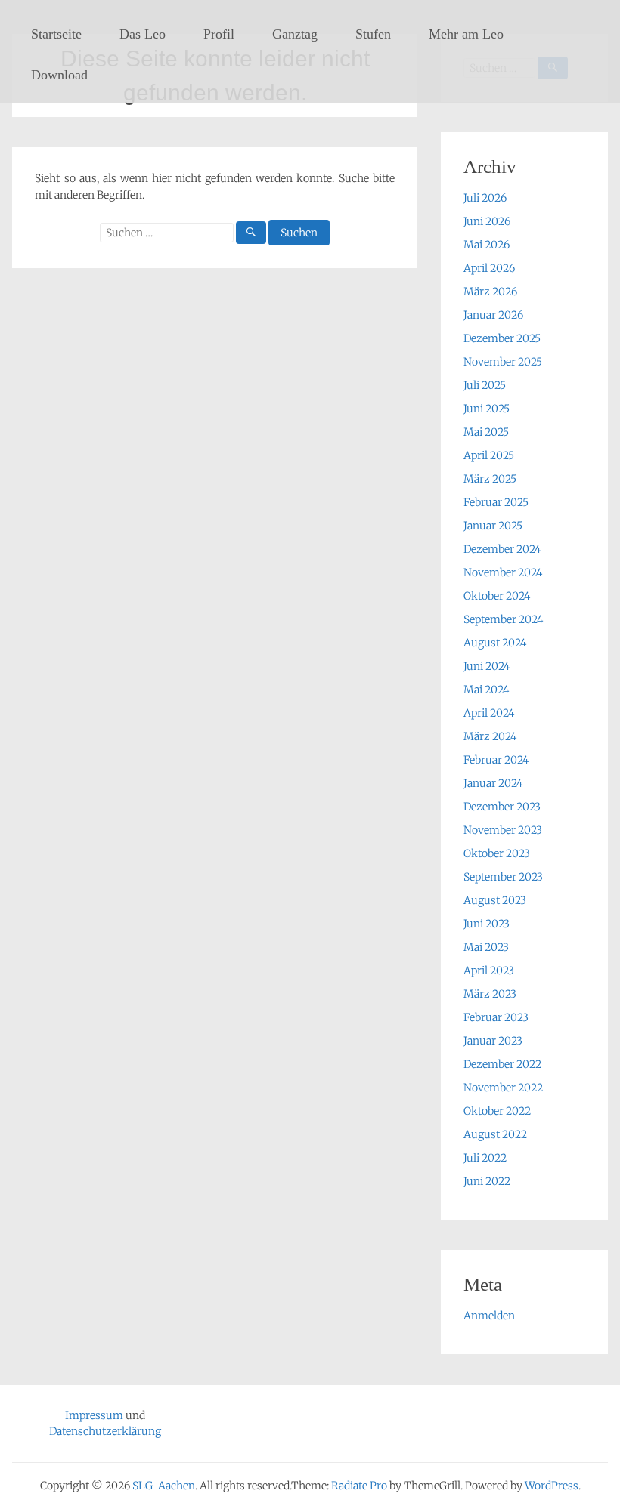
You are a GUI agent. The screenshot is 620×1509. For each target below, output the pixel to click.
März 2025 (489, 479)
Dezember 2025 (502, 338)
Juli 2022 (485, 1158)
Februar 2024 (496, 760)
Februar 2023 (496, 1017)
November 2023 (502, 830)
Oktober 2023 (496, 853)
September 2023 (503, 877)
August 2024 (494, 643)
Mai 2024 (486, 689)
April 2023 (488, 970)
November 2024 (502, 572)
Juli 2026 (485, 198)
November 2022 (503, 1087)
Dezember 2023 (502, 806)
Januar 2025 (492, 525)
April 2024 (488, 713)
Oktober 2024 (496, 596)
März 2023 (489, 994)
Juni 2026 (486, 221)
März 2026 (490, 291)
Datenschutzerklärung (105, 1431)
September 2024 (503, 619)
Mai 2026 (486, 245)
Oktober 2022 (497, 1111)
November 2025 (502, 362)
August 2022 (495, 1134)
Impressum (94, 1415)
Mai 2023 (486, 947)
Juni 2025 (486, 408)
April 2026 (489, 268)
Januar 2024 (492, 783)
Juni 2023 (486, 923)
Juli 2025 (484, 385)
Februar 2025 (496, 502)
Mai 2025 (486, 432)
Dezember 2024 (502, 549)
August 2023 (494, 900)
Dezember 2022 (502, 1064)
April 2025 (488, 455)
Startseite (56, 34)
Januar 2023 (492, 1041)
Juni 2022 (486, 1181)
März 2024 (489, 736)
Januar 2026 (493, 315)
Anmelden (489, 1315)
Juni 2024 (486, 666)
